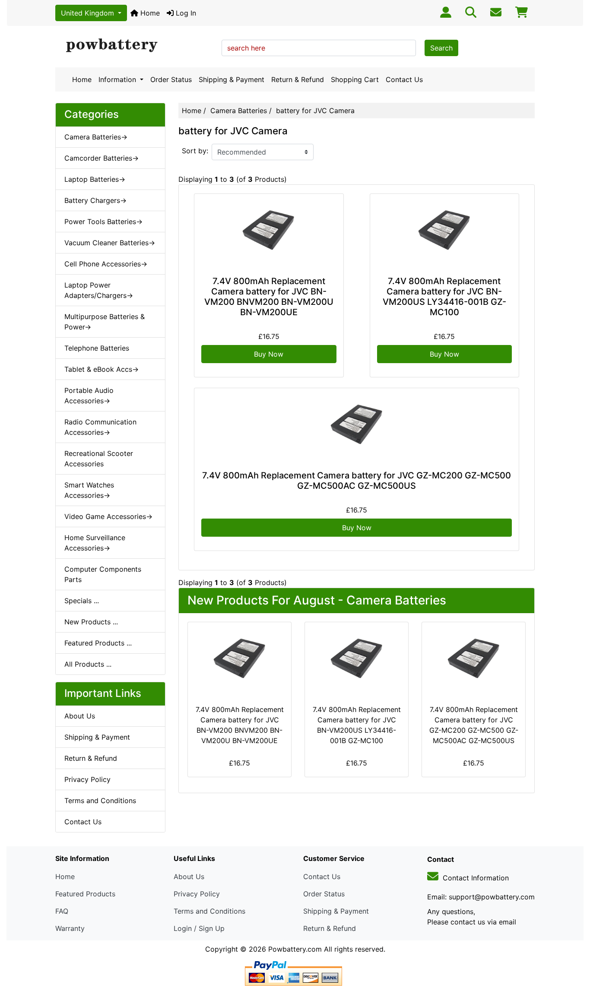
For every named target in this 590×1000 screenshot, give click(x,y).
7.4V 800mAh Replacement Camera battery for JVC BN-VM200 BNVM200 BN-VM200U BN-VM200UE (268, 296)
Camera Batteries (238, 110)
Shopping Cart (355, 79)
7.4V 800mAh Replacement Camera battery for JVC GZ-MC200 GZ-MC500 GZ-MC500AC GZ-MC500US (356, 480)
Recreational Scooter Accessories (98, 458)
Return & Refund (297, 79)
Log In (185, 13)
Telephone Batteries (96, 348)
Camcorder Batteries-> (101, 158)
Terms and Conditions (100, 800)
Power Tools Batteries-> (103, 221)
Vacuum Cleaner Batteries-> (109, 242)
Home (149, 13)
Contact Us (404, 79)
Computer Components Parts (102, 574)
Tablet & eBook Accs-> (101, 369)
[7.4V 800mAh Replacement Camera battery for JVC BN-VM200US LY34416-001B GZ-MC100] (444, 233)
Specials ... (81, 600)
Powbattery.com (295, 949)
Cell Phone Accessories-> (105, 263)
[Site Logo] (135, 45)
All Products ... (87, 664)
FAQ (61, 911)
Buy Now (268, 354)
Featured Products (85, 893)
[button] (574, 957)
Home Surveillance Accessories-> (94, 542)
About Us (79, 716)
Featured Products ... (98, 643)
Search (441, 48)
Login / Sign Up (199, 928)
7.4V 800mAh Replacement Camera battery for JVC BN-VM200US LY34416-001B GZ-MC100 (444, 296)
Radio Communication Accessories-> (100, 427)
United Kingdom (88, 13)
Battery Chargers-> (95, 200)
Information (118, 79)
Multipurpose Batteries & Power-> (104, 321)
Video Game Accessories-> (108, 516)
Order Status (171, 79)
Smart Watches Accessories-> (89, 490)
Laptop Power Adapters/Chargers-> (98, 290)
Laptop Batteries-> (94, 179)
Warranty (70, 928)
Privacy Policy (87, 779)
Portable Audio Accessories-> (89, 395)
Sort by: (195, 150)
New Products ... (91, 621)
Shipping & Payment (231, 79)
